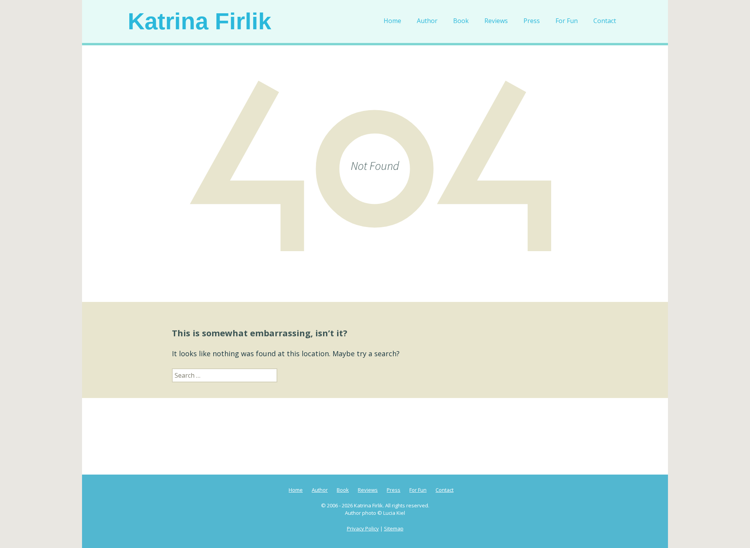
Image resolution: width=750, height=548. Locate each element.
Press (531, 20)
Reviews (496, 20)
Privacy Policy (363, 528)
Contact (604, 20)
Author (427, 20)
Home (392, 20)
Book (461, 20)
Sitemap (394, 528)
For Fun (566, 20)
